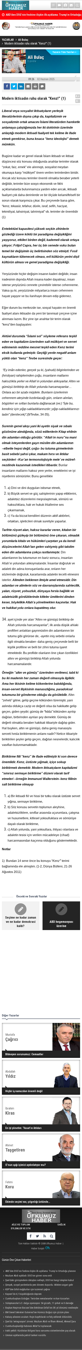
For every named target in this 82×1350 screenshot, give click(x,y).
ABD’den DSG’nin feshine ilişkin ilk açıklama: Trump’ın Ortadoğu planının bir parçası (39, 1271)
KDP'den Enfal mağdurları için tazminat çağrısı (27, 1289)
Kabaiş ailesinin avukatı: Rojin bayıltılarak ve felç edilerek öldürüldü (38, 1316)
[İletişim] (71, 5)
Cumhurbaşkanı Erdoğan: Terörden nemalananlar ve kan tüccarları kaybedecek (35, 1299)
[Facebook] (7, 86)
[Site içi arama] (77, 5)
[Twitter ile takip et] (37, 1236)
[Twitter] (14, 86)
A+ (78, 96)
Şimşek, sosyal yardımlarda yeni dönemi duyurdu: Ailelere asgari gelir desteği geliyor (37, 1285)
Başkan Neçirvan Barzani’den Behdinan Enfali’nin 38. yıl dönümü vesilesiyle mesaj (40, 1308)
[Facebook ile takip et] (30, 1236)
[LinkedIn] (21, 86)
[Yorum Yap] (42, 86)
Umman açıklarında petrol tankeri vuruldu (25, 1335)
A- (78, 101)
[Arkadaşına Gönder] (28, 86)
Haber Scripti (37, 1248)
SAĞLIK (61, 1224)
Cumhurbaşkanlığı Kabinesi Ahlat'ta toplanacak (28, 1326)
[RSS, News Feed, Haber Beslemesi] (44, 1236)
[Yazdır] (35, 86)
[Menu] (53, 5)
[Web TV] (59, 5)
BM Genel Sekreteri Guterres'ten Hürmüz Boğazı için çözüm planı (37, 1312)
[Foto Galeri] (65, 5)
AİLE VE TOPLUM (21, 1224)
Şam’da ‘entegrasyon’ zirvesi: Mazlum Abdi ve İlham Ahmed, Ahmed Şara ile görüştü (39, 1322)
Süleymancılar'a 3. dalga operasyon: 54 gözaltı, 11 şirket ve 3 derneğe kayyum (37, 1303)
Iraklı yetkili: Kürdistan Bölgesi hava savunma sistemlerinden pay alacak (40, 1330)
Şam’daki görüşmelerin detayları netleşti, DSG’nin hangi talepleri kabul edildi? (38, 1281)
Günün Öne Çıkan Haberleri (16, 1260)
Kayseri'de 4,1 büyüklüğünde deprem (23, 1293)
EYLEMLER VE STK (21, 1228)
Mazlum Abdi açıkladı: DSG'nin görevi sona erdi (28, 1275)
